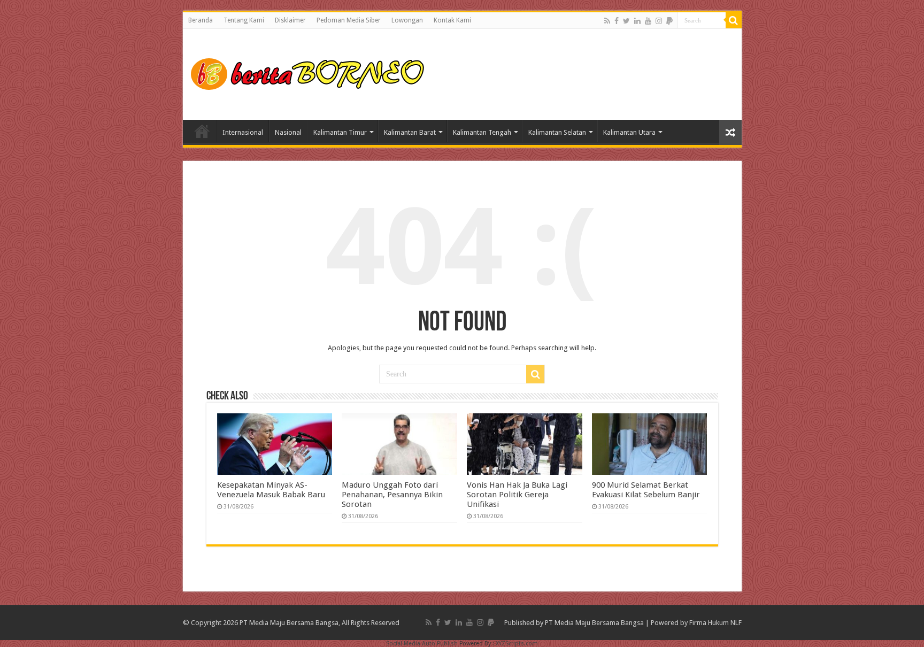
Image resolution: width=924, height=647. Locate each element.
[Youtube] (648, 20)
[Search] (734, 20)
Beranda (200, 20)
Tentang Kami (244, 20)
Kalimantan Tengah (482, 132)
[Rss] (607, 20)
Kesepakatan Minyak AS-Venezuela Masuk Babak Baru (271, 489)
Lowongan (407, 20)
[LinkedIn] (637, 20)
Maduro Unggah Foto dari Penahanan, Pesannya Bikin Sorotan (392, 494)
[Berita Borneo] (311, 72)
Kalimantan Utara (629, 132)
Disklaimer (290, 20)
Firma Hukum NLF (715, 623)
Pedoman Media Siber (349, 20)
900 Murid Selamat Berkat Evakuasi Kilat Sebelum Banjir (646, 489)
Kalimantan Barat (410, 132)
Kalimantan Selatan (557, 132)
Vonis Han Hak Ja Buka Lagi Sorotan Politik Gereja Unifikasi (517, 494)
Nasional (288, 132)
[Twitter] (626, 20)
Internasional (242, 132)
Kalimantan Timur (340, 132)
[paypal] (669, 20)
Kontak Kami (452, 20)
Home (202, 131)
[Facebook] (616, 20)
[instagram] (658, 20)
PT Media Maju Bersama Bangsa (594, 623)
